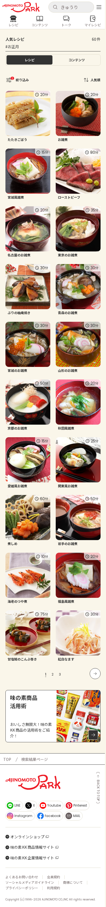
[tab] (76, 60)
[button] (71, 7)
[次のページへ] (95, 673)
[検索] (55, 7)
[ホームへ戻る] (21, 7)
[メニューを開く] (99, 7)
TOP (7, 759)
